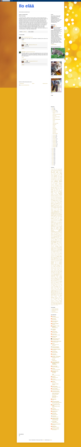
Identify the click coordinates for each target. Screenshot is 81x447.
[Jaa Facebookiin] (32, 31)
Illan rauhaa (54, 115)
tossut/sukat (52, 284)
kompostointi (52, 217)
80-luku (54, 171)
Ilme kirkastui (54, 337)
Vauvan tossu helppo (55, 352)
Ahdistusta (60, 172)
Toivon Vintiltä (54, 421)
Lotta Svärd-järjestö (56, 233)
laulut (61, 228)
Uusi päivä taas (55, 129)
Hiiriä (59, 190)
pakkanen (60, 253)
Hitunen (53, 343)
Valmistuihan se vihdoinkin (55, 427)
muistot (55, 242)
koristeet (52, 218)
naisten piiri (56, 245)
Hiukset (55, 191)
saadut (61, 271)
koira (59, 216)
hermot (57, 189)
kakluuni (56, 202)
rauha (61, 265)
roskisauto (55, 269)
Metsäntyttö (23, 51)
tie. (58, 282)
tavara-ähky (58, 281)
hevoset (55, 190)
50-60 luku (54, 170)
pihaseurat (58, 257)
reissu (54, 266)
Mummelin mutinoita (55, 323)
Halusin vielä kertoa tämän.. (57, 114)
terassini (54, 282)
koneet (56, 217)
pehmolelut (52, 254)
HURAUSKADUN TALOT (56, 338)
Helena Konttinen (53, 188)
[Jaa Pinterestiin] (33, 31)
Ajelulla (58, 173)
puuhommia (57, 260)
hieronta (57, 190)
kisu (51, 216)
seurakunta (53, 275)
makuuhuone (53, 237)
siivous (57, 275)
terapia (52, 282)
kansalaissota (60, 203)
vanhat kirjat (52, 293)
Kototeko (53, 368)
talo (53, 280)
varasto (59, 295)
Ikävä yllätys (54, 128)
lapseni (54, 227)
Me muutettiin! (54, 372)
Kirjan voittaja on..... (54, 429)
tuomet (57, 285)
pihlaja (61, 257)
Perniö (58, 255)
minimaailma (54, 241)
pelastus (55, 254)
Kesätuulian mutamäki (55, 391)
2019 (53, 153)
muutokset (60, 243)
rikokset (55, 267)
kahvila (55, 201)
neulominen (56, 246)
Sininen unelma (54, 382)
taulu (54, 281)
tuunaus (56, 286)
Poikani (54, 259)
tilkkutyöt (55, 283)
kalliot (52, 203)
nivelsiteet (60, 246)
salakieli (61, 272)
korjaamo (61, 218)
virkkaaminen (52, 300)
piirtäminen (52, 258)
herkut (54, 189)
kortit (56, 219)
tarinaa (61, 280)
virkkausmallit (60, 300)
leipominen (60, 229)
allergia (52, 174)
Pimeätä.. (54, 118)
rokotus (59, 268)
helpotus (59, 188)
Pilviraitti (53, 381)
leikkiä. (57, 229)
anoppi (57, 174)
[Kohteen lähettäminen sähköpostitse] (28, 31)
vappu (52, 295)
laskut (54, 228)
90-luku (57, 171)
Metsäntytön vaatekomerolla (56, 341)
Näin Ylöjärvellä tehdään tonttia (56, 387)
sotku (61, 277)
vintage (59, 299)
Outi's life (53, 359)
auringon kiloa (57, 177)
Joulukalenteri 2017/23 (55, 422)
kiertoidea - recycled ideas (56, 356)
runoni (59, 270)
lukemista (55, 234)
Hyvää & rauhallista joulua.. (55, 409)
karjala (52, 204)
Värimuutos (53, 324)
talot (54, 280)
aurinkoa (61, 177)
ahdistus (57, 172)
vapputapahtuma (55, 295)
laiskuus (61, 226)
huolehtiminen (60, 191)
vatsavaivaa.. (60, 296)
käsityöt (52, 225)
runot (61, 270)
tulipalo (61, 284)
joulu (61, 197)
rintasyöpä (58, 267)
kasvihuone (52, 205)
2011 (53, 163)
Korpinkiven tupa (54, 411)
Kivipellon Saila (54, 336)
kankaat (57, 203)
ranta (51, 265)
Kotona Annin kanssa (55, 393)
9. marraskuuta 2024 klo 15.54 (30, 51)
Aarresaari (60, 171)
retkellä (59, 266)
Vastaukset (24, 42)
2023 (53, 148)
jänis (51, 200)
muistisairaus (60, 241)
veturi (61, 297)
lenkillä (59, 231)
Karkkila (54, 204)
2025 (53, 108)
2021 (53, 150)
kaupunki (58, 207)
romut (61, 268)
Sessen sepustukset (55, 312)
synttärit (52, 279)
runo (57, 270)
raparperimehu (55, 265)
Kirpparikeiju (54, 399)
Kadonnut (52, 201)
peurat (52, 256)
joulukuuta (54, 110)
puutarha (61, 260)
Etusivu (33, 83)
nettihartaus (52, 246)
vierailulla (61, 298)
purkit (61, 259)
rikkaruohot (52, 267)
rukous (58, 269)
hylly (58, 192)
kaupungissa (55, 207)
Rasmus (58, 265)
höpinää (60, 194)
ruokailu (54, 271)
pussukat (52, 260)
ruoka (52, 271)
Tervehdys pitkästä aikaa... (57, 119)
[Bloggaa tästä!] (29, 31)
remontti (57, 266)
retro (61, 266)
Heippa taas (54, 124)
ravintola (52, 266)
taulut (56, 281)
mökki (51, 245)
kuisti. (61, 220)
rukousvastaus (55, 270)
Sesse (25, 44)
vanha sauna (53, 292)
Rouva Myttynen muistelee (56, 349)
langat (52, 227)
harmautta (58, 186)
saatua (52, 272)
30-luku (61, 169)
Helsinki (61, 188)
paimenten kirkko (56, 253)
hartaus (56, 187)
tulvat (51, 285)
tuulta (54, 286)
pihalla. (61, 256)
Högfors (57, 194)
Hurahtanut (54, 316)
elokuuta (54, 137)
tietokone (61, 282)
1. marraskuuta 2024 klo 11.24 (32, 44)
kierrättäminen (56, 211)
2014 (53, 159)
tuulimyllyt (52, 286)
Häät (54, 194)
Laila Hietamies (57, 226)
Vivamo (61, 301)
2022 (53, 149)
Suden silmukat (54, 331)
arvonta (52, 175)
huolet (52, 192)
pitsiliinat (52, 259)
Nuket (58, 247)
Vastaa (23, 40)
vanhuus (61, 294)
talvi (56, 280)
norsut (56, 247)
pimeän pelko (60, 258)
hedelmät (61, 187)
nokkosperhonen (53, 247)
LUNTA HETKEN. (54, 364)
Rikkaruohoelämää (55, 321)
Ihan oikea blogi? (54, 366)
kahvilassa (58, 201)
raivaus (55, 264)
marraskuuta (55, 111)
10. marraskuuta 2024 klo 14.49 (32, 61)
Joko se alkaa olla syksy (55, 317)
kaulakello (60, 206)
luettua (61, 233)
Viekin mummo (53, 298)
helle (56, 188)
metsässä (52, 240)
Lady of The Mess (55, 388)
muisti (57, 241)
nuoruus (52, 248)
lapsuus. (52, 228)
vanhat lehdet (60, 293)
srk (51, 278)
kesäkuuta (54, 140)
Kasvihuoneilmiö (57, 205)
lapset (57, 227)
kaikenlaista (52, 202)
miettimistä (60, 240)
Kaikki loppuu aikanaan (55, 394)
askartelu (55, 176)
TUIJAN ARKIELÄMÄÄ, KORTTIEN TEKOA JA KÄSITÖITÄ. (55, 363)
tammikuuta (54, 146)
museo (55, 243)
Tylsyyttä (57, 287)
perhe (61, 254)
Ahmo (51, 173)
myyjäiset (59, 244)
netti (61, 245)
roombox (52, 269)
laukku (57, 228)
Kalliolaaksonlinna (59, 202)
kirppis (61, 214)
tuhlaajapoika (56, 284)
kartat (57, 204)
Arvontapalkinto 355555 (55, 339)
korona (54, 219)
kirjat (59, 213)
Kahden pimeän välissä (56, 116)
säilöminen (57, 279)
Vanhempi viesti (45, 83)
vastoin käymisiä (54, 296)
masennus (60, 238)
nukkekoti (60, 247)
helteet (52, 189)
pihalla (58, 256)
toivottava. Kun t (59, 283)
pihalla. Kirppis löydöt (54, 257)
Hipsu (61, 190)
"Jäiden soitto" (56, 169)
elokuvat (52, 181)
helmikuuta (54, 145)
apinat (59, 174)
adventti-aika (53, 172)
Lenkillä (54, 125)
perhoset (56, 255)
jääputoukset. (60, 200)
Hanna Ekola (53, 186)
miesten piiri (57, 240)
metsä (56, 239)
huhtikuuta (54, 142)
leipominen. (52, 230)
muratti (57, 242)
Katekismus (54, 206)
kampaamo (54, 203)
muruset (52, 243)
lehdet (52, 229)
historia (52, 191)
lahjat (51, 226)
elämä (60, 181)
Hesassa (52, 190)
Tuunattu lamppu (54, 360)
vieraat (56, 298)
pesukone (60, 255)
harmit (61, 186)
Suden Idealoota (54, 351)
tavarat (61, 281)
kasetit (59, 204)
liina (54, 232)
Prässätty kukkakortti (55, 377)
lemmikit (57, 231)
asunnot (52, 177)
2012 (53, 162)
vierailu (58, 298)
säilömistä (61, 279)
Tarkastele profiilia (53, 44)
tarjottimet (52, 281)
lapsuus (61, 227)
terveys (57, 282)
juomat (61, 199)
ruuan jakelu (58, 271)
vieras (51, 299)
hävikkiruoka (60, 193)
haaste (57, 185)
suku (52, 278)
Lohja (59, 232)
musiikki (57, 243)
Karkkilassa (54, 132)
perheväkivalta (53, 255)
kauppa (52, 207)
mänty (61, 244)
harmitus (52, 187)
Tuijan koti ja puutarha (55, 428)
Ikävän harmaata (55, 133)
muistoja (52, 242)
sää (51, 280)
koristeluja (58, 218)
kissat (59, 215)
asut (54, 177)
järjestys (57, 200)
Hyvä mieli (53, 379)
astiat (61, 176)
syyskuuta (54, 136)
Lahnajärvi (54, 226)
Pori (56, 259)
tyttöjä (59, 287)
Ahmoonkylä (54, 173)
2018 (53, 154)
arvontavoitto (55, 175)
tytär (61, 287)
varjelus (61, 295)
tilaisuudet (52, 283)
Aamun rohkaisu (54, 319)
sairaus (59, 272)
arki (61, 174)
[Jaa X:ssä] (30, 31)
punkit (57, 259)
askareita (52, 176)
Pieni (53, 256)
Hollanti (57, 191)
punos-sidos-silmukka (55, 401)
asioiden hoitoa (60, 175)
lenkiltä (61, 231)
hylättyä (61, 192)
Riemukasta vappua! (55, 414)
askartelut (58, 176)
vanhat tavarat (53, 294)
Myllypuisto (55, 244)
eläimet (56, 181)
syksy (56, 278)
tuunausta (60, 286)
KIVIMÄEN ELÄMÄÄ (55, 418)
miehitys (55, 240)
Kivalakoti (54, 216)
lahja (61, 225)
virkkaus (56, 300)
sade (54, 272)
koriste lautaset (60, 217)
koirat (61, 216)
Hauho (58, 187)
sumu (54, 278)
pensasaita (58, 254)
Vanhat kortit (56, 293)
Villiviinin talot (54, 426)
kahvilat (61, 201)
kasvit (52, 206)
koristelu (55, 218)
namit (59, 245)
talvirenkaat (58, 280)
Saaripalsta (54, 329)
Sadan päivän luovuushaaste (56, 375)
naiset (53, 245)
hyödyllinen (52, 193)
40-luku (52, 170)
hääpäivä (52, 194)
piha (55, 256)
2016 (53, 157)
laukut (59, 228)
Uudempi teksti (21, 83)
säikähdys (54, 279)
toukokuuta (54, 141)
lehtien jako (54, 229)
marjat (55, 238)
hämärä (56, 193)
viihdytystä (55, 299)
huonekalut (55, 192)
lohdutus (58, 232)
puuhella (55, 260)
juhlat (52, 199)
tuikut (59, 284)
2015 (53, 158)
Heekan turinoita (54, 386)
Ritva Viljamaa (54, 268)
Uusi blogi (53, 384)
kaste (61, 204)
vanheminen (57, 294)
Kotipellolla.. (54, 408)
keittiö (61, 207)
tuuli (61, 285)
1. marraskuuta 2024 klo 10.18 (28, 37)
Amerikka (54, 174)
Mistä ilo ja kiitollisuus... (55, 327)
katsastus (58, 206)
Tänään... (54, 120)
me (53, 239)
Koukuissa (53, 376)
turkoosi (59, 285)
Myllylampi (52, 244)
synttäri (61, 278)
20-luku (59, 169)
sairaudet (56, 272)
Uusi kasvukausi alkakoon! (55, 347)
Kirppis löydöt (53, 215)
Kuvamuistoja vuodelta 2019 (56, 389)
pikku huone (56, 258)
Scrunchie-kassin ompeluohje (56, 369)
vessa (59, 297)
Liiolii (53, 374)
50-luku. (57, 170)
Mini (51, 241)
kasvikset (61, 205)
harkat (56, 186)
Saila (22, 37)
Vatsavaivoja (56, 297)
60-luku (60, 170)
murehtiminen (60, 242)
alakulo (61, 173)
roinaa (57, 268)
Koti (61, 219)
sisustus (60, 276)
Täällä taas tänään (55, 123)
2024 (53, 109)
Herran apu (60, 189)
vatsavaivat (52, 297)
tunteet (54, 285)
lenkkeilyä (52, 232)
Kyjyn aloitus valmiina (55, 332)
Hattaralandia (54, 413)
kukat (52, 222)
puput (59, 259)
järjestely (54, 200)
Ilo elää (26, 5)
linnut (55, 232)
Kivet (56, 216)
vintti (61, 299)
